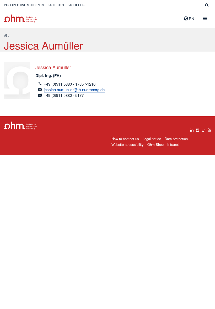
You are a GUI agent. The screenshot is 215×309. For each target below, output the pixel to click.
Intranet (173, 144)
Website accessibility (127, 144)
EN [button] (191, 18)
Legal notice (152, 138)
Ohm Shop (155, 144)
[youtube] (209, 129)
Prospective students (24, 5)
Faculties (76, 5)
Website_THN (20, 18)
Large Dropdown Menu (20, 126)
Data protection (176, 138)
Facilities (56, 5)
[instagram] (197, 129)
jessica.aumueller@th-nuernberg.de (74, 89)
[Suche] (206, 5)
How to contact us (125, 138)
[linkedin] (192, 129)
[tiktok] (203, 129)
